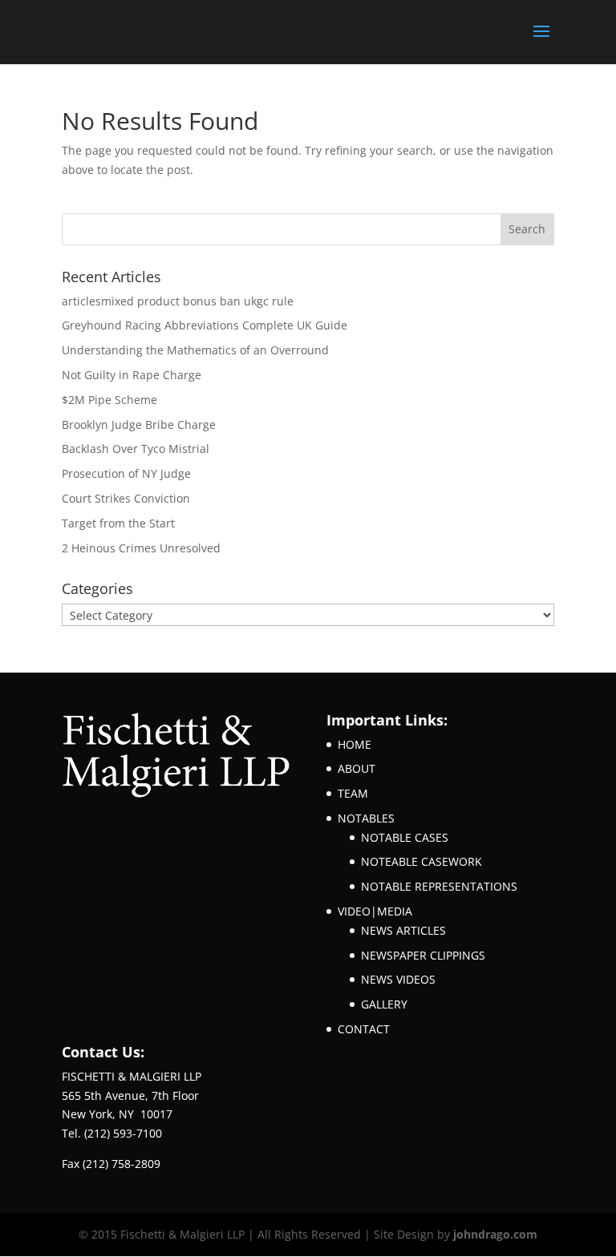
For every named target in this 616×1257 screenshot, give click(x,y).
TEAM (353, 793)
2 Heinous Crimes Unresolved (141, 548)
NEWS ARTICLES (403, 930)
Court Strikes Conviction (126, 498)
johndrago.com (495, 1234)
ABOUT (356, 768)
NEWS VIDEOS (398, 979)
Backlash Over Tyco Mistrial (135, 448)
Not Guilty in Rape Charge (131, 374)
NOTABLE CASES (404, 837)
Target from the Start (118, 523)
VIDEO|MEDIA (375, 911)
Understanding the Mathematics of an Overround (195, 350)
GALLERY (384, 1004)
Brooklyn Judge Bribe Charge (139, 424)
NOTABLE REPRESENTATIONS (439, 886)
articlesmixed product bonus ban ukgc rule (178, 301)
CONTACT (364, 1029)
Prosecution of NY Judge (126, 473)
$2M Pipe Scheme (109, 399)
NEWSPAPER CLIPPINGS (423, 955)
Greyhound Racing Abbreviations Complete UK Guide (204, 325)
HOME (354, 744)
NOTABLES (366, 818)
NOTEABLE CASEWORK (421, 861)
